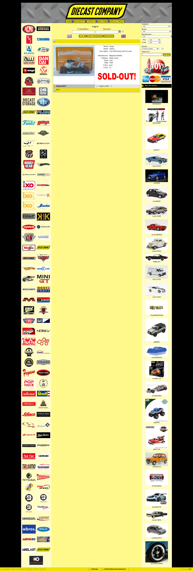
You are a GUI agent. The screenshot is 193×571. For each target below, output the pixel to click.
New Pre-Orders (151, 86)
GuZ (189, 569)
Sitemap (95, 569)
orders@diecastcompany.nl (115, 569)
